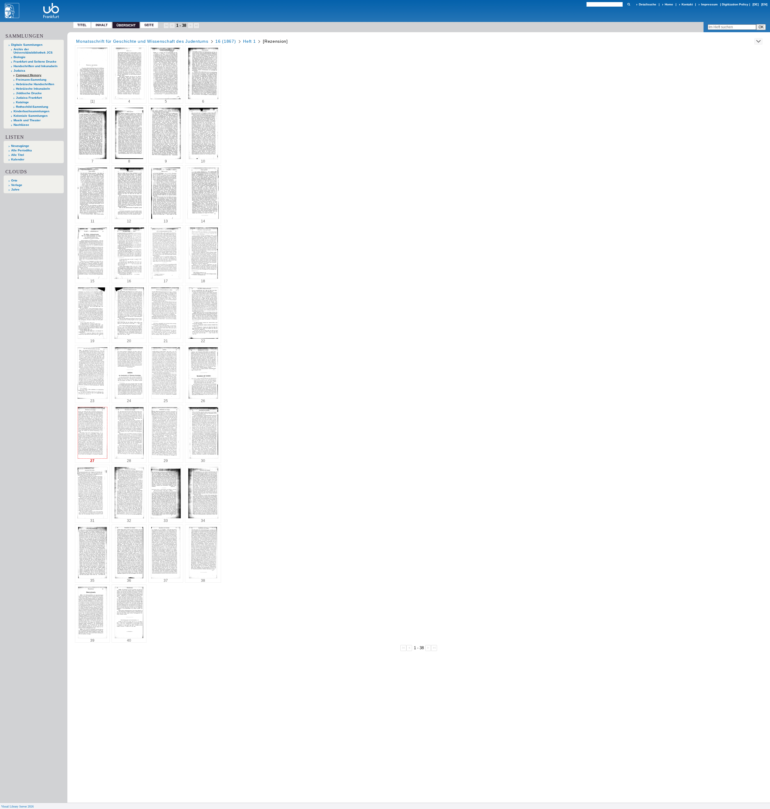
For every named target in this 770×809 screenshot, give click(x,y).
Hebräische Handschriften (35, 84)
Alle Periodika (21, 150)
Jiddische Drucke (29, 93)
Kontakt (687, 4)
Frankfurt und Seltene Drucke (35, 61)
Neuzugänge (20, 145)
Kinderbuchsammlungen (31, 111)
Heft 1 (249, 41)
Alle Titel (17, 155)
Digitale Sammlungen (26, 44)
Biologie (20, 57)
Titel (82, 25)
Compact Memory (29, 75)
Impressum (709, 4)
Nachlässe (21, 124)
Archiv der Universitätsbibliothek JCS (33, 51)
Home (669, 4)
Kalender (17, 159)
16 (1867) (225, 41)
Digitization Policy (735, 4)
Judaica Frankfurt (29, 97)
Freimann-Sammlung (31, 79)
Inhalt (102, 25)
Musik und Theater (27, 120)
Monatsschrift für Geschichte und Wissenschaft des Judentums (142, 41)
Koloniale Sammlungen (31, 115)
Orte (14, 180)
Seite (149, 25)
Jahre (15, 189)
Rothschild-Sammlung (32, 106)
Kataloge (22, 102)
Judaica (19, 70)
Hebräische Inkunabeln (33, 88)
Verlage (16, 185)
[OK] (629, 4)
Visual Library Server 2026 (17, 806)
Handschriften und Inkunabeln (35, 66)
